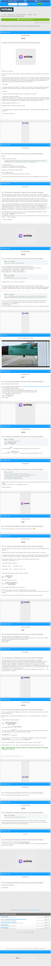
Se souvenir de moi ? (33, 4)
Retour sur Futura (13, 1)
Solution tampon (4, 916)
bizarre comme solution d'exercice (8, 922)
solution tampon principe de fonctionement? (16, 919)
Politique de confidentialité (33, 948)
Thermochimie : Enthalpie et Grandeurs (20, 910)
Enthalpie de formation (35, 910)
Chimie (34, 14)
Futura (7, 948)
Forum (4, 14)
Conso (16, 948)
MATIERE (30, 14)
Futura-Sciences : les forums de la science (17, 14)
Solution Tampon (5, 927)
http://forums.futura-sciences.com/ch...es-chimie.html (36, 386)
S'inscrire (38, 1)
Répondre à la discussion (25, 19)
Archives (12, 948)
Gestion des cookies (22, 948)
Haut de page (42, 948)
